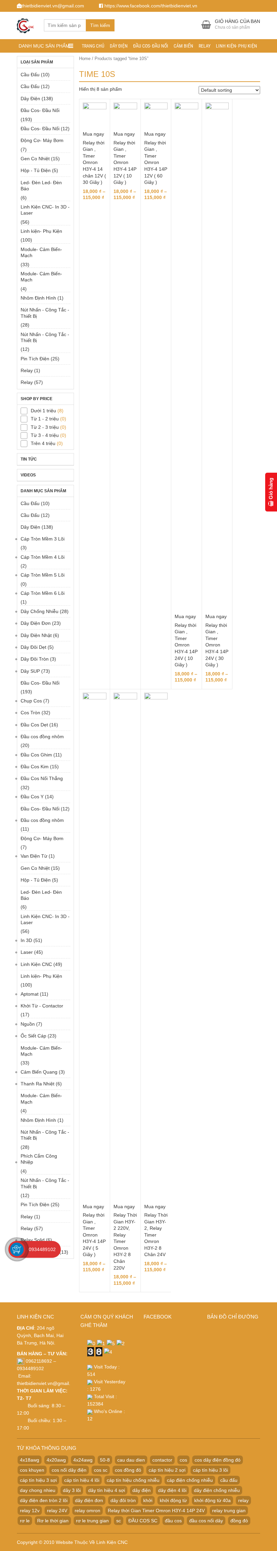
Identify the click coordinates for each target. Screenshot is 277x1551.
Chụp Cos (31, 700)
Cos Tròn (30, 712)
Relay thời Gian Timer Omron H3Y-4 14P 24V (156, 1510)
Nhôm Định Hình (38, 298)
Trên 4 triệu (43, 443)
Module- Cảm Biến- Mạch (41, 252)
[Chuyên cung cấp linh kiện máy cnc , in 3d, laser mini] (25, 24)
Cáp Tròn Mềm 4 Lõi (43, 557)
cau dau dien (131, 1460)
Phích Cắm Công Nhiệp (39, 1159)
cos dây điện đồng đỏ (218, 1460)
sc (118, 1520)
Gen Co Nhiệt (35, 158)
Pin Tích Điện (35, 358)
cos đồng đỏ (128, 1470)
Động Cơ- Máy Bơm (42, 140)
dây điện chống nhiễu (217, 1490)
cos (183, 1460)
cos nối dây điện (69, 1470)
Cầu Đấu (30, 74)
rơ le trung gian (92, 1520)
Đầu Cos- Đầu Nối (150, 46)
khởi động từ (173, 1500)
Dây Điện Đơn (36, 623)
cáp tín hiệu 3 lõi (210, 1470)
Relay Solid (33, 1240)
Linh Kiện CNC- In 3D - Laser (45, 210)
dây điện (141, 1490)
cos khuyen (32, 1470)
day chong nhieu (37, 1490)
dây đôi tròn (123, 1500)
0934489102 (42, 1249)
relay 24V (57, 1510)
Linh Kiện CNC (36, 964)
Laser (27, 952)
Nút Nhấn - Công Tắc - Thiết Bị (45, 312)
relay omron (87, 1510)
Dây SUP (30, 671)
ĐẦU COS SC (142, 1520)
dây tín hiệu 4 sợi (106, 1490)
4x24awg (83, 1460)
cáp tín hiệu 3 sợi (38, 1480)
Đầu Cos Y (32, 796)
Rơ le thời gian (53, 1520)
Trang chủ (93, 46)
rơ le (25, 1520)
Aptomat (30, 994)
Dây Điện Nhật (36, 635)
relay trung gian (229, 1510)
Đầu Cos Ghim (36, 754)
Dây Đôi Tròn (35, 659)
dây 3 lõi (72, 1490)
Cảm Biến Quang (39, 1072)
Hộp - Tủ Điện (36, 170)
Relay (204, 46)
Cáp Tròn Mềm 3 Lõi (43, 539)
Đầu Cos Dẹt (34, 724)
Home (85, 58)
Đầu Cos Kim (35, 766)
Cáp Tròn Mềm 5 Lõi (43, 575)
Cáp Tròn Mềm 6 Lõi (43, 593)
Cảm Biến (183, 46)
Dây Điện (119, 46)
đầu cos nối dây (206, 1520)
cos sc (100, 1470)
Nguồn (28, 1024)
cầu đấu (228, 1480)
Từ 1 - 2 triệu (45, 418)
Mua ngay (93, 134)
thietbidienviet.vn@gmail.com (48, 1383)
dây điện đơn (89, 1500)
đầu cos (173, 1520)
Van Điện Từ (34, 856)
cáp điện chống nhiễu (190, 1480)
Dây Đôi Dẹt (33, 647)
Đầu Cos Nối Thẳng (42, 778)
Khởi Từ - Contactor (42, 1005)
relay (243, 1500)
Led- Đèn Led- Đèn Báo (41, 185)
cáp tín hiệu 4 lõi (81, 1480)
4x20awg (56, 1460)
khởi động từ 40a (212, 1500)
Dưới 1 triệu (43, 410)
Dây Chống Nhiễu (39, 611)
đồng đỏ (239, 1520)
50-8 (105, 1460)
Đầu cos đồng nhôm (42, 736)
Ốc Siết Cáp (33, 1035)
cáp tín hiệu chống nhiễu (133, 1480)
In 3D (26, 940)
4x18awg (29, 1460)
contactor (162, 1460)
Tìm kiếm (100, 25)
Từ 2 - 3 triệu (45, 427)
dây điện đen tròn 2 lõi (44, 1500)
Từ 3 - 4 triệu (45, 435)
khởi (147, 1500)
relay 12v (30, 1510)
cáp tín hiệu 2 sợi (167, 1470)
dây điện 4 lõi (172, 1490)
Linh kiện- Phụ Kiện (236, 46)
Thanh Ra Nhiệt (37, 1083)
